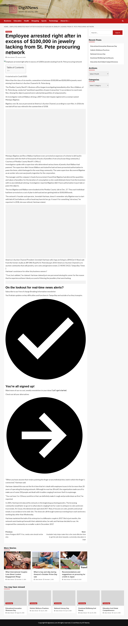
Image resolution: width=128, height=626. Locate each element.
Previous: (24, 534)
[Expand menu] (69, 21)
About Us (64, 21)
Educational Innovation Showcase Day (103, 46)
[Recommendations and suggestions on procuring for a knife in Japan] (73, 560)
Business (7, 21)
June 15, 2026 (117, 612)
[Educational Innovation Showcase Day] (15, 598)
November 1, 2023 (49, 579)
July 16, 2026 (68, 610)
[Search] (123, 21)
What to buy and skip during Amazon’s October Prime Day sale (45, 574)
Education (18, 21)
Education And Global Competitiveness (104, 62)
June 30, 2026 (92, 612)
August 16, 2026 (20, 612)
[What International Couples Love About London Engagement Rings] (17, 560)
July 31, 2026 (44, 610)
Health (26, 21)
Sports (43, 21)
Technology (53, 21)
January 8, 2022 (21, 57)
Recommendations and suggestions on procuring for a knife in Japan (73, 574)
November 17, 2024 (21, 579)
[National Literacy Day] (64, 598)
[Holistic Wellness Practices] (39, 598)
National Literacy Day (97, 54)
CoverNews (76, 623)
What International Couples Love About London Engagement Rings (16, 574)
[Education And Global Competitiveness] (112, 598)
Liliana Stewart (11, 57)
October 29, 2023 (77, 579)
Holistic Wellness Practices (99, 50)
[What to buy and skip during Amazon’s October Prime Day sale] (45, 560)
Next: (66, 535)
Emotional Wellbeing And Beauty (102, 58)
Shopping (35, 21)
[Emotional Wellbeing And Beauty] (88, 598)
